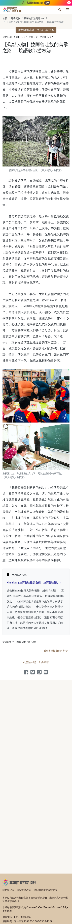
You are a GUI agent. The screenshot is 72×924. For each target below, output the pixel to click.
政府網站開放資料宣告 (45, 890)
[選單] (68, 10)
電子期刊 (15, 18)
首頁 (5, 18)
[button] (60, 10)
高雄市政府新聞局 (19, 882)
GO (47, 2)
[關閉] (69, 3)
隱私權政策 (8, 890)
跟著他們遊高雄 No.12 (35, 18)
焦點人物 (30, 662)
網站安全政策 (24, 890)
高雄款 (45, 662)
